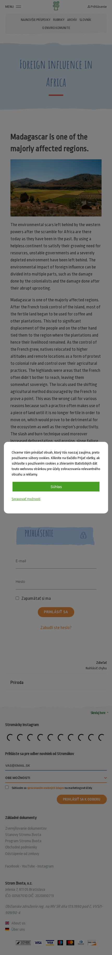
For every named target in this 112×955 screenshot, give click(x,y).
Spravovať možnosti (26, 499)
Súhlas (56, 486)
